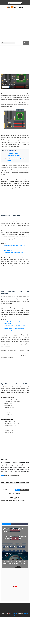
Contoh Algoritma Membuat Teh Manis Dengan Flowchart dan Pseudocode (13, 530)
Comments (24, 524)
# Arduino (7, 475)
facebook (26, 489)
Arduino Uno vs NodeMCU (13, 153)
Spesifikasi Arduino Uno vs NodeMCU (16, 158)
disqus (22, 489)
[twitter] (14, 1)
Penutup (9, 160)
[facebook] (11, 1)
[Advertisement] (15, 25)
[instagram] (18, 1)
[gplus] (16, 1)
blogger (18, 489)
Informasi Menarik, (11, 84)
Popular (6, 524)
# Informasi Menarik (14, 475)
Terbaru (15, 524)
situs (9, 465)
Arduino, (5, 84)
